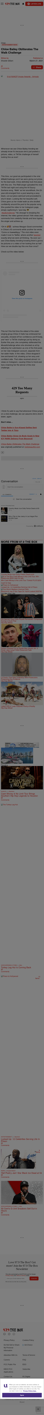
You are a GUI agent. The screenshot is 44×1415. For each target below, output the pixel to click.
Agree (22, 1395)
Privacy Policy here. (29, 1391)
